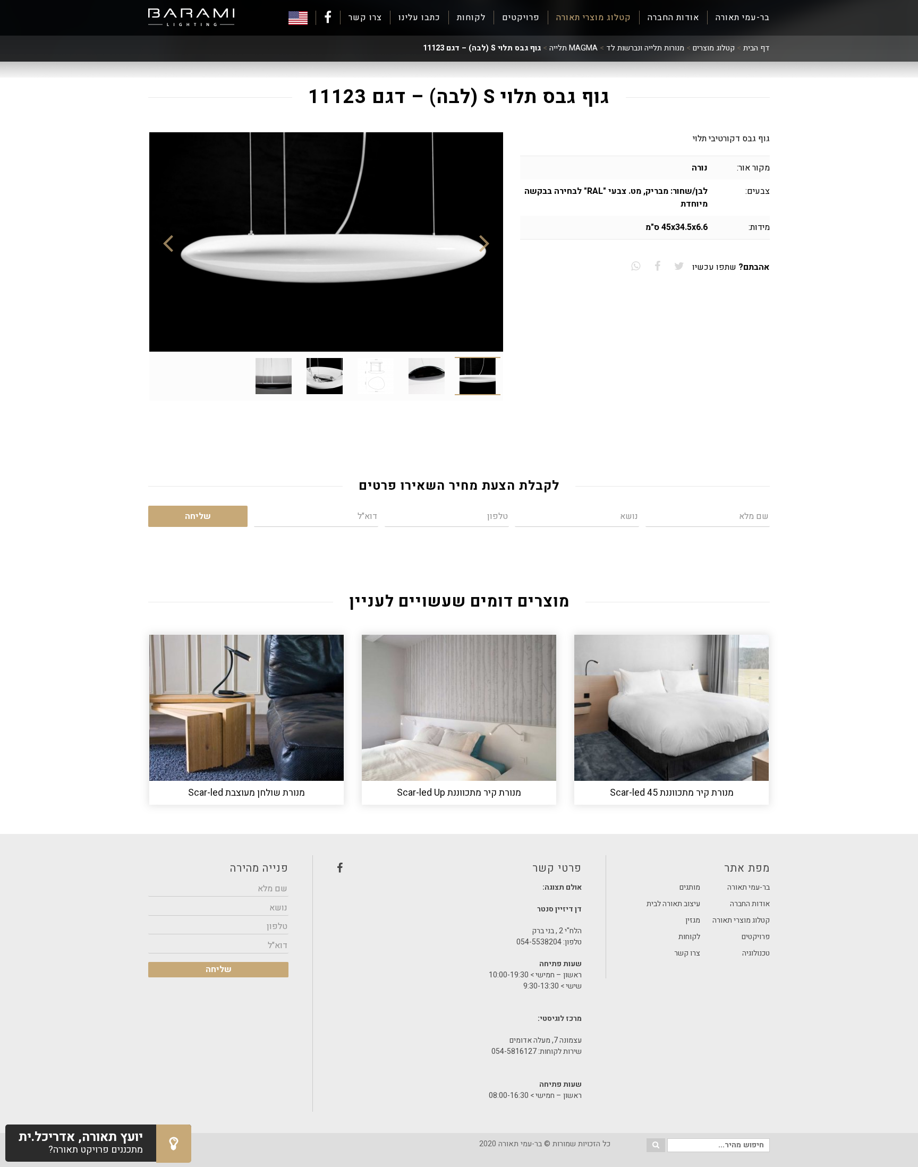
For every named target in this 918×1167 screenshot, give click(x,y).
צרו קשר (365, 17)
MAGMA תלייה (573, 48)
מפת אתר (747, 868)
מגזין (692, 920)
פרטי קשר (459, 871)
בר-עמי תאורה (743, 17)
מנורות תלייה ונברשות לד (645, 48)
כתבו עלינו (419, 17)
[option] (326, 242)
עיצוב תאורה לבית (673, 903)
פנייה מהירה (259, 868)
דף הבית (756, 48)
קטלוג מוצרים (714, 48)
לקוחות (471, 17)
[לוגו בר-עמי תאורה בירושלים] (191, 17)
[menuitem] (738, 17)
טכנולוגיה (756, 953)
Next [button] (168, 242)
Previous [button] (484, 242)
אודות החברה (673, 17)
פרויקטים (521, 17)
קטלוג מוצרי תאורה (593, 17)
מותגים (689, 887)
